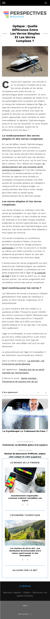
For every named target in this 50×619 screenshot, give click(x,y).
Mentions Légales (12, 592)
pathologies (8, 248)
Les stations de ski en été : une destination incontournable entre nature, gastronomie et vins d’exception (25, 552)
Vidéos (26, 592)
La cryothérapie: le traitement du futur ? (25, 431)
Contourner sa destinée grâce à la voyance (25, 443)
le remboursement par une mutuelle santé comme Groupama (23, 166)
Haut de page (23, 614)
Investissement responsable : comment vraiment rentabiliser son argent (25, 498)
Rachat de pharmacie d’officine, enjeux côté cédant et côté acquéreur (25, 453)
